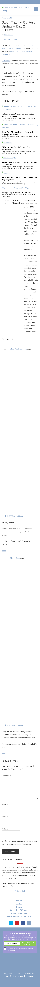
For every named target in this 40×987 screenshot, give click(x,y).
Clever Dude (15, 558)
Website (5, 829)
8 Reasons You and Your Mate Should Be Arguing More (19, 178)
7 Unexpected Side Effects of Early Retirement (16, 148)
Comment (6, 776)
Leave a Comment (10, 39)
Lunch (19, 907)
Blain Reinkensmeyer (18, 349)
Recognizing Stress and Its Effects (16, 192)
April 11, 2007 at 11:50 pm (12, 725)
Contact (19, 904)
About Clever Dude (19, 913)
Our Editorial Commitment (19, 916)
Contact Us (30, 976)
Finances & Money (8, 18)
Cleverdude (8, 35)
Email (5, 817)
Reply (4, 551)
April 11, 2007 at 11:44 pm (12, 516)
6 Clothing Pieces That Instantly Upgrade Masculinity (19, 163)
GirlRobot (6, 61)
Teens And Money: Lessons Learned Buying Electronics (17, 133)
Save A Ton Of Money (19, 910)
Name (5, 805)
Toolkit (19, 901)
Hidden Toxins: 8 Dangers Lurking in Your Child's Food (18, 115)
